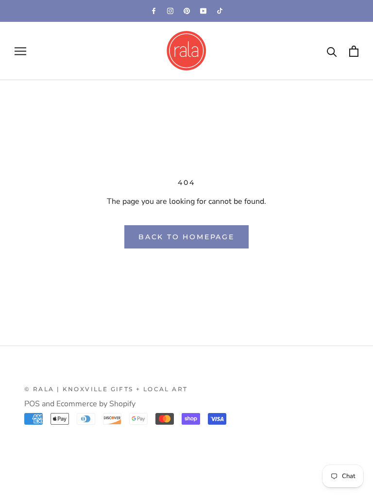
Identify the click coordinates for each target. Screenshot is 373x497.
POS (32, 403)
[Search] (332, 51)
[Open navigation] (20, 51)
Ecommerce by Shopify (96, 403)
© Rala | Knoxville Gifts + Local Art (105, 389)
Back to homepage (186, 236)
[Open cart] (353, 51)
